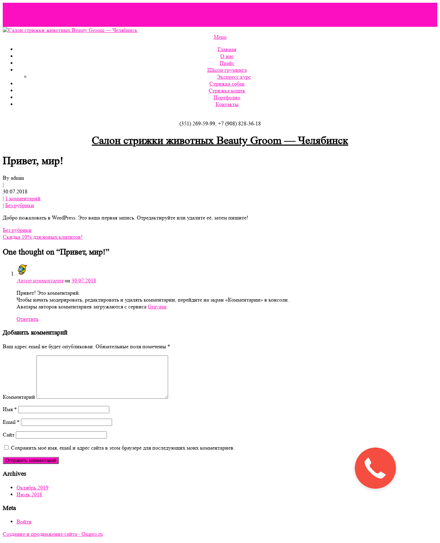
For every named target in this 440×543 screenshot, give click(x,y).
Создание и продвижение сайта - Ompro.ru (53, 534)
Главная (227, 49)
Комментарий (19, 397)
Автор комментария (39, 280)
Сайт (8, 434)
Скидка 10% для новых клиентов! (42, 237)
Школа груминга (227, 70)
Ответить (27, 319)
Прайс (227, 63)
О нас (227, 56)
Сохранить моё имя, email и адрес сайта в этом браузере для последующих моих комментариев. (123, 447)
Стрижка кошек (227, 90)
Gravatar (157, 306)
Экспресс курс (234, 76)
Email (11, 422)
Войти (24, 521)
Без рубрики (19, 205)
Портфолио (226, 97)
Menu (220, 37)
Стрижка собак (227, 83)
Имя (10, 409)
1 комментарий (23, 198)
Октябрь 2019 (32, 487)
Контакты (227, 104)
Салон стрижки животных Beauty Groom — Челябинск (220, 140)
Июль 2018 (29, 494)
